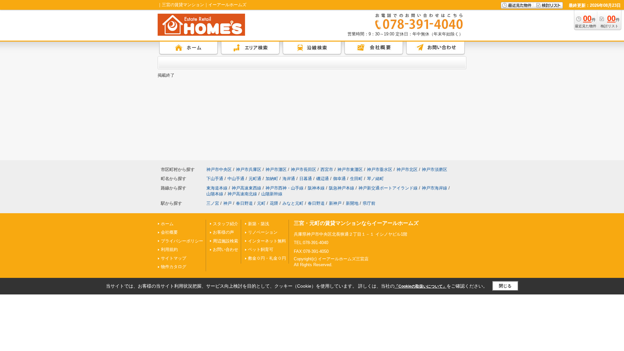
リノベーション (263, 232)
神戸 (227, 203)
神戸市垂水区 (379, 169)
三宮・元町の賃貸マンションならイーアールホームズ (356, 223)
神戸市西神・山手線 (285, 188)
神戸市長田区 (303, 169)
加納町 (272, 178)
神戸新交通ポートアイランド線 (388, 188)
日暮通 (305, 178)
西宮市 (326, 169)
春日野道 (244, 203)
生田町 (356, 178)
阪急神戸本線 (341, 188)
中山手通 (236, 178)
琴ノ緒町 (375, 178)
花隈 (274, 203)
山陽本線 (214, 193)
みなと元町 (293, 203)
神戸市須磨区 (434, 169)
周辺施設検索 (225, 241)
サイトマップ (173, 258)
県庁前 (369, 203)
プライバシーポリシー (182, 241)
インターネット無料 (267, 241)
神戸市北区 (407, 169)
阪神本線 (316, 188)
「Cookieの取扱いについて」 (421, 286)
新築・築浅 (258, 223)
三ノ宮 (212, 203)
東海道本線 (217, 188)
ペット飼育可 (260, 249)
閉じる (505, 285)
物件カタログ (173, 266)
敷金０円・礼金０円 (267, 258)
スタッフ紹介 (225, 223)
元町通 (255, 178)
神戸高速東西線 (246, 188)
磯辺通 (322, 178)
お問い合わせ (225, 249)
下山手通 (214, 178)
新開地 (352, 203)
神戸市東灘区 (350, 169)
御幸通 (339, 178)
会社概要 (169, 232)
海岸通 (288, 178)
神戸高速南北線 (242, 193)
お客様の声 (223, 232)
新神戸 (335, 203)
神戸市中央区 (219, 169)
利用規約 (169, 249)
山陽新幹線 (271, 193)
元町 (261, 203)
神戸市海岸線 (434, 188)
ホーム (167, 223)
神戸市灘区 (276, 169)
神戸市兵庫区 (248, 169)
